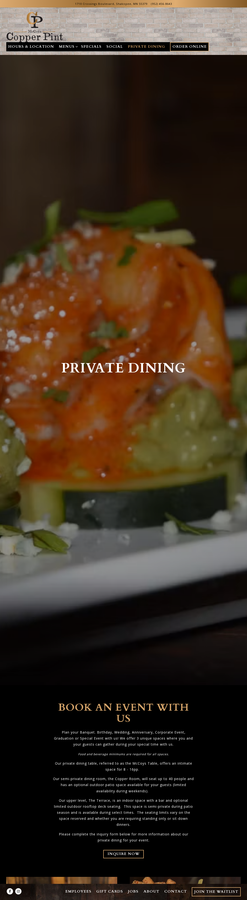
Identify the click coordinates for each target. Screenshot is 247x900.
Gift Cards (109, 891)
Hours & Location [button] (31, 46)
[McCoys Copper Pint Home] (35, 26)
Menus (67, 46)
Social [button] (114, 46)
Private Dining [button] (146, 46)
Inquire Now (124, 853)
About (151, 891)
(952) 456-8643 (161, 4)
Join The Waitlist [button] (216, 891)
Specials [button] (91, 46)
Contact (175, 891)
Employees (78, 891)
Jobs (133, 891)
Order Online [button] (189, 46)
